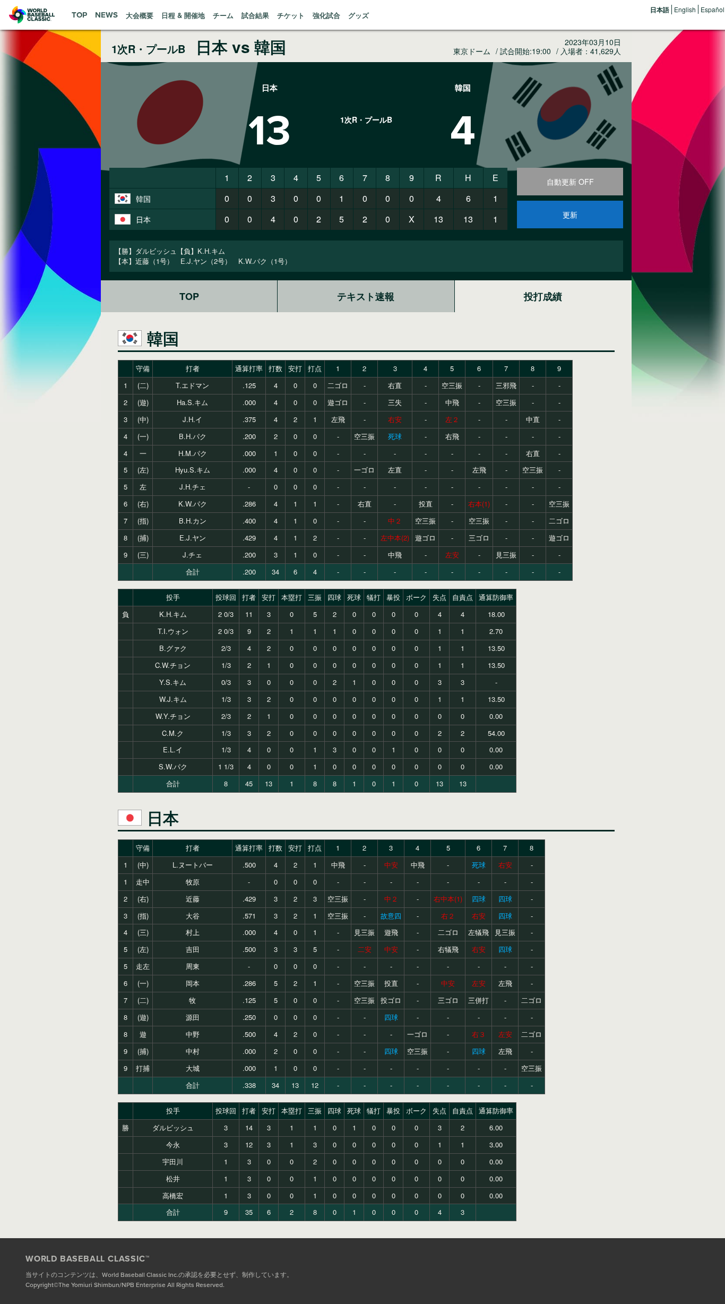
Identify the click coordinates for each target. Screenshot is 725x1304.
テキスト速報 (365, 296)
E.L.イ (173, 749)
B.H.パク (192, 436)
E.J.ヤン (192, 538)
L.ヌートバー (192, 865)
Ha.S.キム (192, 402)
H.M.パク (192, 453)
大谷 (193, 916)
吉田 (193, 949)
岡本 (193, 983)
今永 (173, 1144)
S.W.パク (173, 766)
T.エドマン (192, 385)
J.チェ (192, 555)
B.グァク (173, 648)
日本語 (659, 9)
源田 (193, 1017)
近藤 (193, 899)
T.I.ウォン (173, 631)
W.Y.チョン (173, 716)
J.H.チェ (192, 487)
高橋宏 (172, 1195)
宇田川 (172, 1161)
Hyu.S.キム (192, 470)
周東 (193, 966)
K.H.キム (173, 614)
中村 (193, 1051)
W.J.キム (173, 699)
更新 (570, 214)
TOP (189, 296)
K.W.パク (192, 504)
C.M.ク (173, 733)
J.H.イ (192, 419)
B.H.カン (192, 521)
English (685, 9)
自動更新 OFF (570, 181)
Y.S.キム (172, 682)
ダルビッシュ (173, 1127)
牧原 (193, 882)
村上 (193, 932)
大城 (193, 1068)
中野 (193, 1034)
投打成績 (543, 296)
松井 (173, 1178)
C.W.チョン (173, 665)
